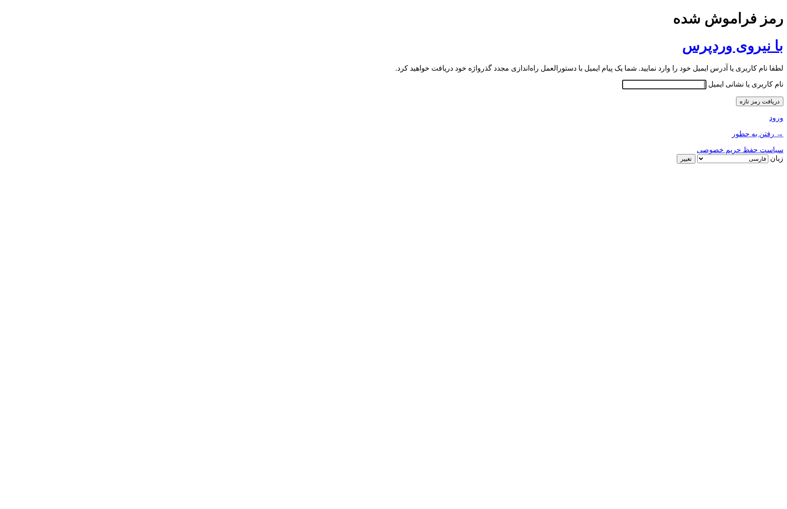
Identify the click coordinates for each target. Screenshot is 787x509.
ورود (776, 118)
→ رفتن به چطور (757, 134)
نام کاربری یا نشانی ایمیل (745, 84)
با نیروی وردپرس (732, 45)
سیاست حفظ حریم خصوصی (740, 150)
